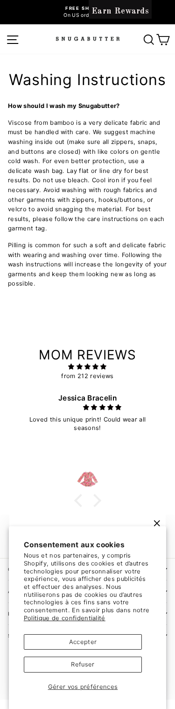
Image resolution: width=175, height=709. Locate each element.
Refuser (82, 664)
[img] (87, 367)
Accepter (83, 641)
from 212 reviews (87, 376)
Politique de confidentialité (64, 618)
